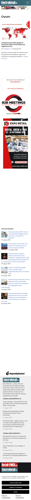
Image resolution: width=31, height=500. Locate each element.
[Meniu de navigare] (28, 2)
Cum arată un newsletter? (15, 88)
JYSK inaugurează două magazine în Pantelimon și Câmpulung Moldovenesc (15, 454)
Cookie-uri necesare (15, 487)
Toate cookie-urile (15, 483)
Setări (15, 492)
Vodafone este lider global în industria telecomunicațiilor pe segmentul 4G (13, 44)
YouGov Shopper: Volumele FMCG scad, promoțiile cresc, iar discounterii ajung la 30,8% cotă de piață (15, 403)
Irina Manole (6, 49)
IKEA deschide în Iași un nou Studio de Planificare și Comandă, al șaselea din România (14, 438)
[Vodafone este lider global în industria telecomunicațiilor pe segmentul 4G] (15, 30)
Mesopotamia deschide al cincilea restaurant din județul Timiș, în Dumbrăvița (13, 413)
